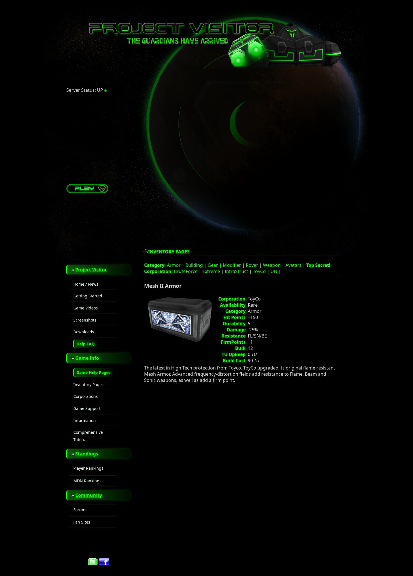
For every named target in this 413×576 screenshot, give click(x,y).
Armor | (176, 265)
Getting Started (87, 296)
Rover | (254, 265)
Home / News (85, 284)
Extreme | (213, 271)
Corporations (85, 396)
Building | (196, 265)
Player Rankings (88, 468)
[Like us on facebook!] (104, 564)
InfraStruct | (239, 271)
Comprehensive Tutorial (88, 436)
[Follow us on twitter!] (93, 564)
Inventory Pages (88, 384)
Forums (80, 509)
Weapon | (274, 265)
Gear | (215, 265)
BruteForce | (188, 271)
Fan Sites (81, 522)
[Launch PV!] (87, 191)
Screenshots (84, 320)
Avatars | (295, 265)
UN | (276, 271)
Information (84, 420)
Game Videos (85, 308)
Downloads (83, 331)
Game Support (87, 408)
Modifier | (234, 265)
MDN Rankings (87, 480)
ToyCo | (262, 271)
